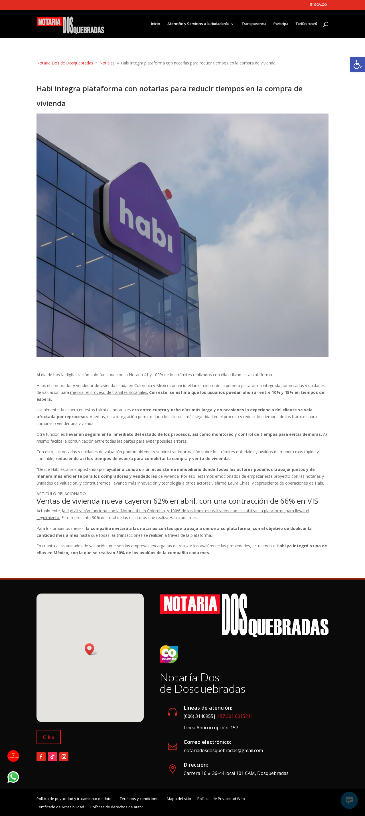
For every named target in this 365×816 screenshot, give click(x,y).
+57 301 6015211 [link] (235, 716)
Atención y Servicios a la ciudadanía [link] (198, 24)
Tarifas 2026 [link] (306, 24)
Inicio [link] (155, 24)
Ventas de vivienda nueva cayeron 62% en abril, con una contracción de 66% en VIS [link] (177, 501)
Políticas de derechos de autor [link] (116, 807)
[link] (357, 64)
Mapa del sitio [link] (179, 799)
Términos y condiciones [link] (140, 799)
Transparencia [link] (254, 24)
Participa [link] (280, 24)
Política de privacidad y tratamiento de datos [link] (74, 799)
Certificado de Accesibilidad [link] (60, 807)
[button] (91, 649)
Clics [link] (48, 737)
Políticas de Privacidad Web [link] (221, 799)
